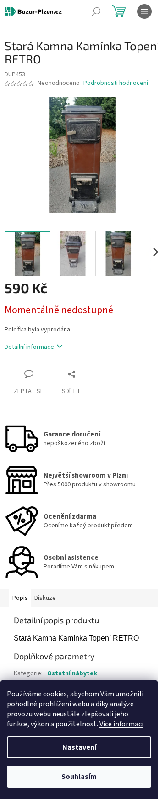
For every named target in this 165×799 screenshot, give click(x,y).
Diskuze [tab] (45, 598)
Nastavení (79, 747)
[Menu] (144, 11)
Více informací (121, 724)
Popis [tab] (20, 598)
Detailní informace (29, 347)
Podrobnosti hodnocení (115, 83)
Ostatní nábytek (72, 673)
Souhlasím (79, 777)
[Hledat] (96, 11)
